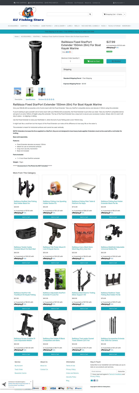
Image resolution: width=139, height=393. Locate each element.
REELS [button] (76, 26)
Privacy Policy (71, 369)
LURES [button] (69, 26)
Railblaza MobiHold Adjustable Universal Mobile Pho (112, 248)
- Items (114, 14)
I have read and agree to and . (107, 375)
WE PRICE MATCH (52, 3)
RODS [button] (103, 26)
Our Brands (69, 3)
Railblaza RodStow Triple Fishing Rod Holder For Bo (110, 294)
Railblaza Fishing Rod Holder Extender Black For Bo (112, 202)
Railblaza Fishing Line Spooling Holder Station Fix (54, 202)
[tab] (18, 99)
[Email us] (92, 380)
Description (18, 99)
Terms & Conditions (115, 374)
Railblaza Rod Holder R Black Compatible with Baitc (54, 339)
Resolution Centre (20, 373)
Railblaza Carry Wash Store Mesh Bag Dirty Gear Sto (82, 248)
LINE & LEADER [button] (59, 26)
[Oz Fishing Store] (28, 14)
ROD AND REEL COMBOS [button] (90, 26)
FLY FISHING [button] (34, 26)
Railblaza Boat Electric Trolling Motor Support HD (83, 294)
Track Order (19, 369)
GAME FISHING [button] (46, 26)
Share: (64, 52)
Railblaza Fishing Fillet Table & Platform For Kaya (83, 202)
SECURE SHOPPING (36, 3)
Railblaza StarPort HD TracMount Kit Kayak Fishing (25, 294)
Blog (67, 380)
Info (117, 47)
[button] (119, 3)
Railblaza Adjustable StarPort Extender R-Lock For (54, 294)
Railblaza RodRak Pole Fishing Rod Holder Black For (25, 202)
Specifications (30, 99)
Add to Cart (94, 61)
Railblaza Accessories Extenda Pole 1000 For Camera (112, 339)
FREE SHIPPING (21, 3)
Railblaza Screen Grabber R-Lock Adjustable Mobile (25, 339)
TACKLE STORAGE (114, 26)
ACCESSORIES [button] (13, 26)
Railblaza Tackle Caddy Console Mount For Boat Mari (25, 248)
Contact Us (96, 3)
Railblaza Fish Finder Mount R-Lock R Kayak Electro (54, 248)
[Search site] (90, 14)
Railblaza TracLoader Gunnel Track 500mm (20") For (83, 339)
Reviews (41, 99)
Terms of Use (70, 365)
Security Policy (71, 377)
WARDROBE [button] (126, 26)
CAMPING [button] (23, 26)
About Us (88, 3)
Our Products (78, 3)
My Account (19, 365)
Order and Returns (72, 373)
